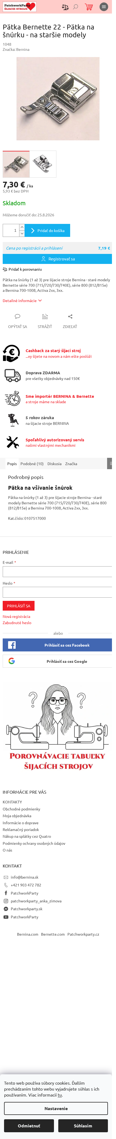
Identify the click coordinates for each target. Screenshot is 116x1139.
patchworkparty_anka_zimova (36, 900)
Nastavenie (56, 1108)
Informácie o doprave (21, 822)
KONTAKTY (12, 801)
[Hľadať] (75, 6)
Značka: (16, 49)
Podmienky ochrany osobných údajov (34, 843)
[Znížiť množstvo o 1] (22, 233)
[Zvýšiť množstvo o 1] (22, 227)
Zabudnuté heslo (17, 622)
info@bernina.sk (24, 877)
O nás (7, 849)
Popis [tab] (12, 463)
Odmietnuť (29, 1125)
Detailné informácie (20, 300)
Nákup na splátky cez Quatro (27, 836)
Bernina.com (27, 934)
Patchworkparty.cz (83, 934)
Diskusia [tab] (54, 463)
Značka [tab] (71, 463)
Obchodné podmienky (21, 808)
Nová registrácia (16, 616)
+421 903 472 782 (26, 884)
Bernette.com (53, 934)
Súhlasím (83, 1125)
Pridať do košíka (50, 230)
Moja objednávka (17, 815)
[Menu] (103, 6)
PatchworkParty (24, 892)
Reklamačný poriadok (21, 829)
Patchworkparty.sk (26, 908)
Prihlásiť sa (18, 605)
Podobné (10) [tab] (32, 463)
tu (60, 1094)
